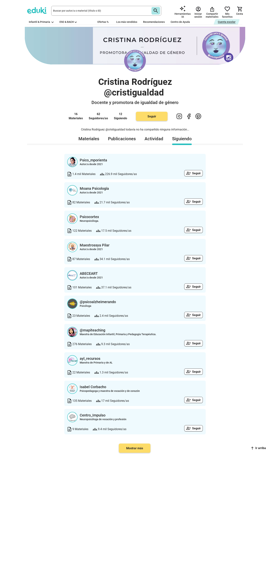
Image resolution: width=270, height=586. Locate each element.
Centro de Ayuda (180, 21)
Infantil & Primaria (40, 21)
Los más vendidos (126, 21)
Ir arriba (260, 448)
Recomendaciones (154, 21)
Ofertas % (103, 21)
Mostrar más (134, 448)
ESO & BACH (67, 21)
